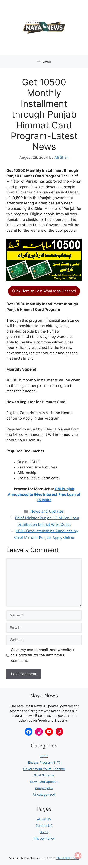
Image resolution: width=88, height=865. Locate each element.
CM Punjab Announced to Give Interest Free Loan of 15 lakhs (44, 494)
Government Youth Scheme (44, 769)
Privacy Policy (44, 838)
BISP (44, 756)
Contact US (44, 826)
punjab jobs (44, 788)
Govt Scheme (44, 775)
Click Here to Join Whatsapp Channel (44, 291)
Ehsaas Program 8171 (44, 762)
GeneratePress (67, 858)
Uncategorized (44, 794)
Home (44, 832)
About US (44, 819)
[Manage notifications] (78, 855)
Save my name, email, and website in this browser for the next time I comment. (43, 655)
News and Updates (47, 511)
